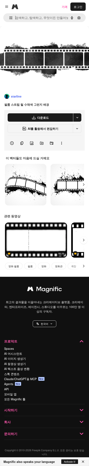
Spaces (9, 348)
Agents (12, 384)
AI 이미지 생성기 (15, 358)
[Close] (83, 461)
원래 (24, 35)
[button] (44, 323)
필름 (30, 266)
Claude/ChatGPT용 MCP (24, 379)
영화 (43, 266)
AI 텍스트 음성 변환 (17, 369)
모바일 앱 (10, 394)
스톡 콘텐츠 (11, 374)
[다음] (83, 184)
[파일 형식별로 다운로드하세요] (77, 117)
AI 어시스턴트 (13, 353)
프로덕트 (10, 341)
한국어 (44, 323)
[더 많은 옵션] (61, 143)
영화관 (59, 266)
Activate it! (69, 461)
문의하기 (10, 433)
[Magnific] (44, 290)
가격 (64, 7)
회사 (7, 421)
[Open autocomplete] (9, 17)
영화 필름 (13, 266)
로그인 (78, 7)
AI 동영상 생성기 (15, 364)
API (6, 389)
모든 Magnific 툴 (14, 399)
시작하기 (10, 410)
